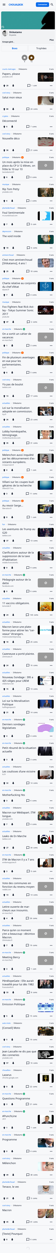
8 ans (51, 69)
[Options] (51, 85)
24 (34, 109)
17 (34, 396)
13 (34, 540)
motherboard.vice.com (11, 438)
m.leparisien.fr (8, 465)
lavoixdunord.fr (8, 172)
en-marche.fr (7, 340)
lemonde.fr (6, 606)
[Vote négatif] (13, 85)
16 (34, 665)
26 (33, 918)
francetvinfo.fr (8, 987)
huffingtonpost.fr (9, 707)
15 (33, 1016)
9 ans (51, 278)
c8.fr (4, 1119)
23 (34, 419)
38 (34, 1175)
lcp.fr (4, 367)
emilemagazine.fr (9, 862)
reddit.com (6, 890)
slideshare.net (8, 684)
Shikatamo (23, 69)
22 (33, 1086)
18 (34, 271)
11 (33, 493)
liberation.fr (7, 508)
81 (34, 1222)
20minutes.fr (7, 657)
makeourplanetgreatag (11, 637)
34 (34, 847)
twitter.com (6, 387)
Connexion (42, 4)
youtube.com (7, 77)
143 (34, 615)
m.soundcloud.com (9, 215)
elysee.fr (5, 290)
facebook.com (7, 586)
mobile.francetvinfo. (10, 563)
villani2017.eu (7, 488)
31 (34, 443)
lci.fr (4, 774)
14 (34, 712)
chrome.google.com (10, 1078)
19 (33, 945)
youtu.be (5, 317)
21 (34, 150)
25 (34, 642)
